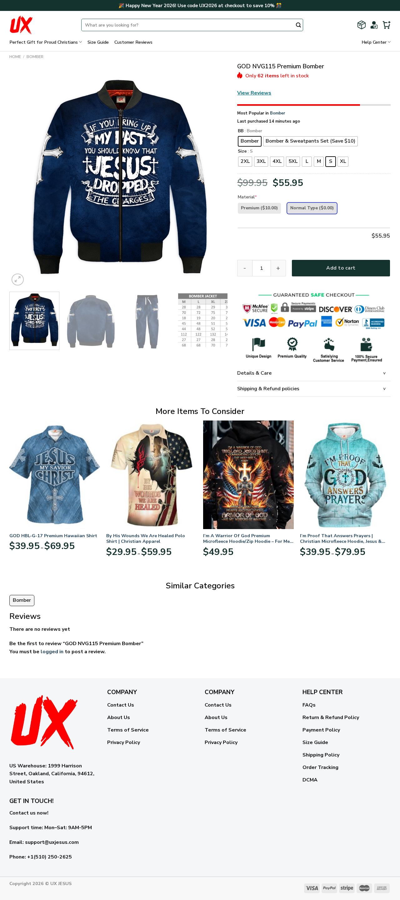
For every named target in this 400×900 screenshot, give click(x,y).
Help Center (374, 42)
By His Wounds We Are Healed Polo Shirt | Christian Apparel (145, 538)
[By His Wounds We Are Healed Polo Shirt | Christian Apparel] (151, 475)
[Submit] (298, 25)
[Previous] (21, 178)
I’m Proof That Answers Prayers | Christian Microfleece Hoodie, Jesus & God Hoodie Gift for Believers (341, 538)
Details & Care (254, 373)
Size (242, 151)
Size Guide (98, 42)
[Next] (215, 178)
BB (240, 131)
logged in (52, 651)
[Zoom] (18, 280)
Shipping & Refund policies (268, 388)
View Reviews (254, 93)
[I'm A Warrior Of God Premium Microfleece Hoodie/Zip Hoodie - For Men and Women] (248, 475)
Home (15, 57)
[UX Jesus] (40, 25)
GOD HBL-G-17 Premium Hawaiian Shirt (53, 536)
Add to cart (340, 268)
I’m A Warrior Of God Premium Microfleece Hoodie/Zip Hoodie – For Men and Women (247, 538)
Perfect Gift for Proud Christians (43, 42)
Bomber (35, 57)
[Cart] (386, 25)
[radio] (249, 141)
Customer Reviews (133, 42)
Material (247, 197)
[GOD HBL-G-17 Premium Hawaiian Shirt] (54, 475)
